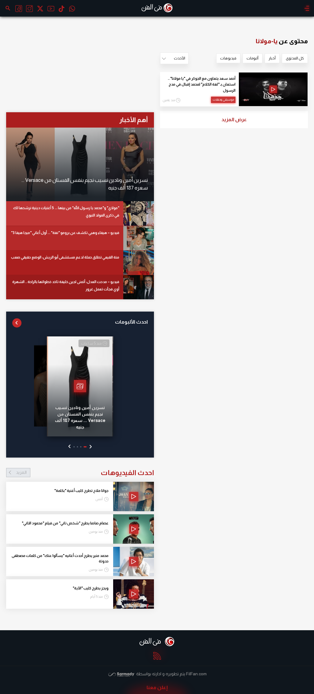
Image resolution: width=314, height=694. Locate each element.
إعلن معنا (157, 687)
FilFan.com (196, 673)
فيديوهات (228, 58)
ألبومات (252, 58)
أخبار (272, 58)
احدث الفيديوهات (85, 473)
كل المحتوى (295, 58)
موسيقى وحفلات (223, 99)
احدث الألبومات (131, 321)
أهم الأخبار (133, 119)
